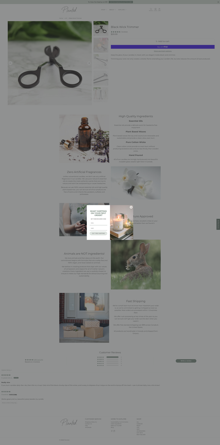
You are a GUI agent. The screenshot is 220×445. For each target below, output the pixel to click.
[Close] (131, 207)
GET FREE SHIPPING (98, 233)
